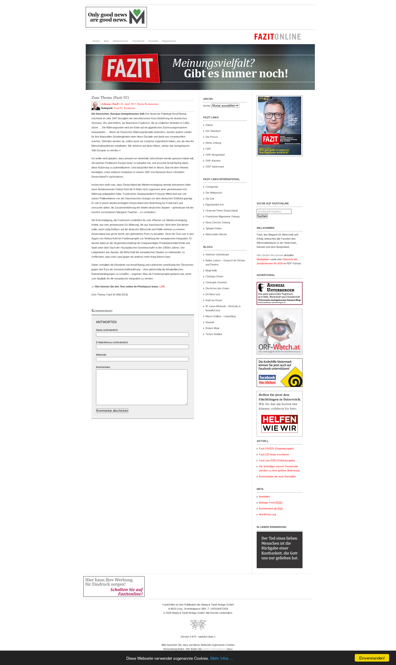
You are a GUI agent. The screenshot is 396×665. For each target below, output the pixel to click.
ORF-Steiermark (215, 166)
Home (96, 41)
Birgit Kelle (211, 270)
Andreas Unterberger (217, 254)
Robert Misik (213, 328)
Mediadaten (263, 259)
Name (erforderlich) (107, 330)
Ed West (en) (213, 294)
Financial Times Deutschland (222, 210)
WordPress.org (267, 514)
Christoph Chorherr (216, 282)
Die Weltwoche (214, 192)
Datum (209, 125)
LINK (162, 286)
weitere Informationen (214, 649)
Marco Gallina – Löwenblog (221, 316)
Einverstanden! (372, 658)
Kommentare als (271, 508)
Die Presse (212, 136)
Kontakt (153, 41)
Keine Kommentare (148, 103)
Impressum (169, 41)
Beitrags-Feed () (270, 502)
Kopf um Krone (214, 300)
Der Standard (213, 131)
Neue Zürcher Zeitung (218, 222)
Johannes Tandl (109, 104)
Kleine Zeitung (213, 142)
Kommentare (103, 367)
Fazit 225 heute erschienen (274, 454)
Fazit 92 (118, 108)
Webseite (101, 354)
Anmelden (264, 496)
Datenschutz (120, 41)
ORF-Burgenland (215, 154)
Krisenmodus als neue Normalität (277, 476)
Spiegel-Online (214, 228)
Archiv (206, 105)
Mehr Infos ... (221, 658)
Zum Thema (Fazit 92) (110, 97)
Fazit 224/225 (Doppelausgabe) (276, 448)
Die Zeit (210, 198)
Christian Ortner (214, 276)
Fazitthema (129, 108)
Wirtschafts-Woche (216, 234)
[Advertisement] (231, 17)
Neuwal (210, 322)
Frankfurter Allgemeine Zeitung (222, 216)
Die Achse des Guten (217, 288)
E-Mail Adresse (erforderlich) (112, 342)
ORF (208, 148)
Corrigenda (212, 186)
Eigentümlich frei (215, 204)
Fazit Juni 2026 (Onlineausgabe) (277, 460)
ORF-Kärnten (213, 160)
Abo (106, 41)
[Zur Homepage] (200, 89)
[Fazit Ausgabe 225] (279, 155)
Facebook (138, 41)
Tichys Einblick (214, 334)
